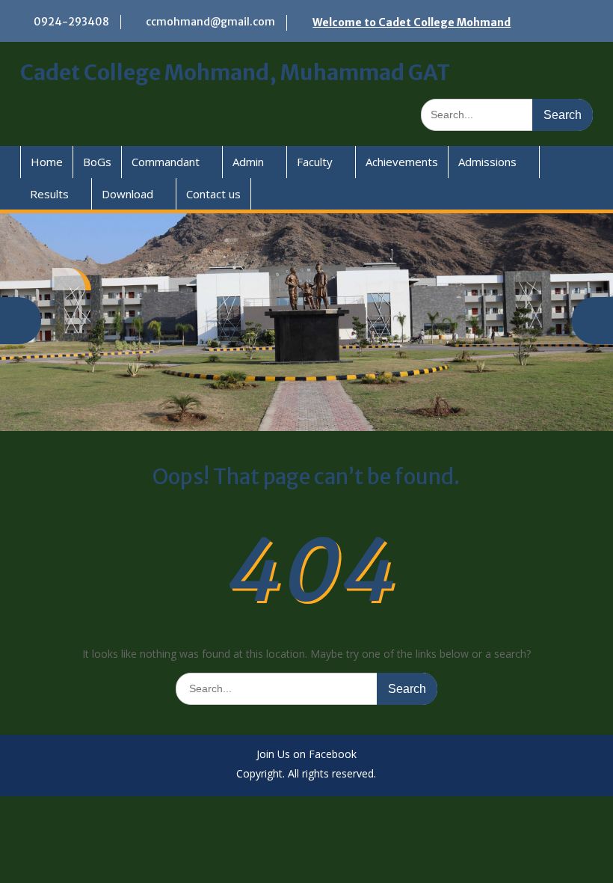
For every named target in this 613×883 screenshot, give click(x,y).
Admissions (487, 161)
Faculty (315, 161)
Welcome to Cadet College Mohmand (411, 22)
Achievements (402, 161)
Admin (248, 161)
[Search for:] (507, 114)
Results (49, 193)
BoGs (97, 161)
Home (47, 161)
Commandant (166, 161)
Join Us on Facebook (306, 755)
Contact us (213, 193)
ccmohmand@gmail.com (210, 21)
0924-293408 (71, 21)
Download (127, 193)
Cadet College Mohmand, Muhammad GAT (235, 72)
